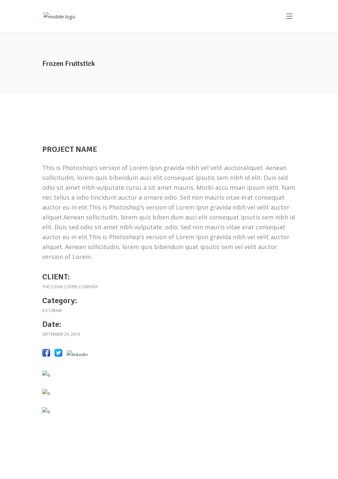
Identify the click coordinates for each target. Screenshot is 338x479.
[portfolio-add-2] (169, 411)
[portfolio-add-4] (169, 393)
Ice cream (52, 310)
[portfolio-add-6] (169, 374)
